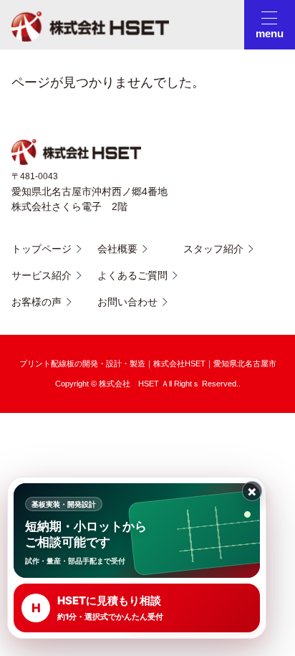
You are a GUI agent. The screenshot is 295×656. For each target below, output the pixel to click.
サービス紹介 (41, 275)
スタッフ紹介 (213, 249)
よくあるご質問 (132, 275)
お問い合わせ (127, 302)
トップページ (41, 249)
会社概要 (117, 249)
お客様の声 (36, 302)
